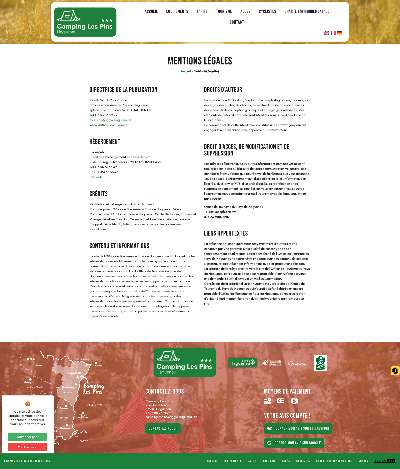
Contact (237, 22)
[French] (333, 32)
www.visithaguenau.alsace (109, 125)
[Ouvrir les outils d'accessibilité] (395, 370)
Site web (96, 177)
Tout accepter (27, 437)
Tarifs (202, 11)
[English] (327, 32)
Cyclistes (267, 11)
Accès (245, 11)
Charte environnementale (307, 11)
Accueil (151, 11)
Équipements (177, 11)
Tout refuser (28, 447)
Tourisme (224, 11)
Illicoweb (147, 204)
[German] (339, 32)
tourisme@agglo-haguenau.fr (111, 120)
